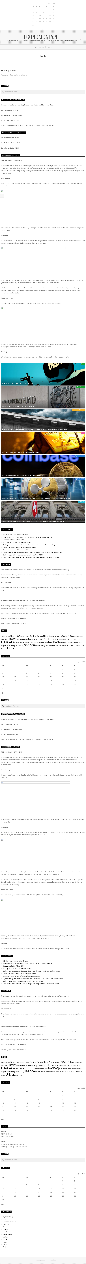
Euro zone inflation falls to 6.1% (13, 540)
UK (13, 648)
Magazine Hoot (41, 1260)
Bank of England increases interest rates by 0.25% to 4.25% (23, 555)
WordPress (53, 1260)
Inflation (6, 642)
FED (49, 639)
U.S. (8, 648)
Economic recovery (22, 639)
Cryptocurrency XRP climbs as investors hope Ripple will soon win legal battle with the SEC (36, 498)
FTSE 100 (68, 639)
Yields (20, 649)
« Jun (42, 29)
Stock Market (61, 646)
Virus (16, 649)
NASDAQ (53, 642)
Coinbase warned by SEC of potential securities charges (23, 475)
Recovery (21, 646)
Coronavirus (55, 636)
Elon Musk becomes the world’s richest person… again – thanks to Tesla (27, 537)
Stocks (70, 645)
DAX (2, 639)
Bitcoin (13, 636)
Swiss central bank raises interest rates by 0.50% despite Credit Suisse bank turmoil (33, 521)
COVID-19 (66, 635)
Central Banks (36, 636)
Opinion (5, 1244)
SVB (75, 645)
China (45, 636)
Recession (67, 642)
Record (73, 642)
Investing (6, 1232)
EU (45, 639)
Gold (82, 433)
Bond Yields (24, 636)
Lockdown (38, 642)
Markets (44, 642)
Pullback (61, 642)
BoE (18, 636)
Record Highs (11, 645)
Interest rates (18, 642)
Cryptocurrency (79, 456)
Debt (82, 364)
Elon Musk (40, 639)
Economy (81, 502)
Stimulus (53, 645)
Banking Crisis (5, 636)
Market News (80, 387)
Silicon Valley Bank (42, 645)
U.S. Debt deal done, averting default (18, 383)
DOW (12, 639)
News (5, 1242)
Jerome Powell (30, 642)
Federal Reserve (58, 639)
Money (5, 1239)
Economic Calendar (78, 410)
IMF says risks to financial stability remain (18, 406)
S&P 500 (29, 645)
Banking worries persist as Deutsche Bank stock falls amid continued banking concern (34, 429)
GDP (74, 639)
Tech (78, 646)
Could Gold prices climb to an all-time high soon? (20, 452)
